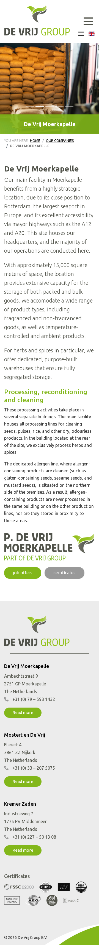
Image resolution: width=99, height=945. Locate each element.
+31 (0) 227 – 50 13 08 (34, 836)
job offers (22, 572)
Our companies (60, 140)
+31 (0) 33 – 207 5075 (33, 767)
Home (35, 140)
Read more (22, 712)
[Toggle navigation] (88, 21)
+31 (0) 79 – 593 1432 (33, 699)
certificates (64, 572)
